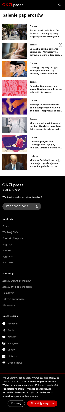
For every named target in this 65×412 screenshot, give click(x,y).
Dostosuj (16, 403)
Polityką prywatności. (46, 385)
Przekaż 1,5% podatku (14, 238)
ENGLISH (7, 262)
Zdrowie (33, 26)
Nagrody (7, 244)
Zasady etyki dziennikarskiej (17, 287)
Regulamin (8, 293)
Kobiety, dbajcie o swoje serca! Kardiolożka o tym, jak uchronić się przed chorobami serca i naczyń (46, 89)
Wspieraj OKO (10, 232)
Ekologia (34, 156)
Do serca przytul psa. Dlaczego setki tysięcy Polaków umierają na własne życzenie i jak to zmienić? (45, 144)
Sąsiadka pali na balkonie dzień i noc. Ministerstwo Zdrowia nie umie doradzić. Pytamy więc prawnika (45, 52)
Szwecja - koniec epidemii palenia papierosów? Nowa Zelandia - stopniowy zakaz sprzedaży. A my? (45, 107)
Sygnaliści (7, 256)
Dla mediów (8, 305)
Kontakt (6, 250)
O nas (5, 226)
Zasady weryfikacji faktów (16, 280)
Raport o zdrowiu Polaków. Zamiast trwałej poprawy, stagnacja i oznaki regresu (45, 33)
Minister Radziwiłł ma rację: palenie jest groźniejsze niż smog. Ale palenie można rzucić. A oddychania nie (45, 163)
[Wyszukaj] (60, 5)
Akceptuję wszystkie (42, 403)
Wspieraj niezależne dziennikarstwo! (22, 197)
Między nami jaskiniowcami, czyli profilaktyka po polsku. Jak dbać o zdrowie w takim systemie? (45, 126)
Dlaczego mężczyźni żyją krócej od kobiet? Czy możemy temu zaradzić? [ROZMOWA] (44, 70)
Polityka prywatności (13, 299)
